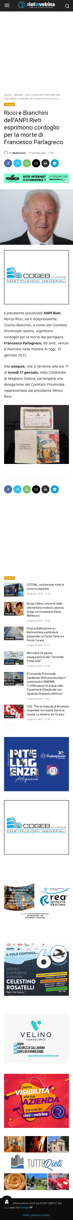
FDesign (24, 1207)
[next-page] (13, 726)
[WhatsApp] (27, 163)
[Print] (45, 163)
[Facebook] (8, 163)
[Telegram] (55, 163)
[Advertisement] (36, 50)
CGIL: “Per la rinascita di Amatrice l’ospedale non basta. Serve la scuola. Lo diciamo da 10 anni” (48, 710)
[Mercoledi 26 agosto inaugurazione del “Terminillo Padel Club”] (14, 658)
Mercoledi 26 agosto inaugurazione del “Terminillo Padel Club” (45, 657)
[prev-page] (6, 726)
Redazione (19, 152)
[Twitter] (17, 163)
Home (7, 95)
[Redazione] (6, 153)
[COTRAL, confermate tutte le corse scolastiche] (14, 589)
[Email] (36, 163)
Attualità (18, 95)
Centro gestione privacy (36, 1215)
